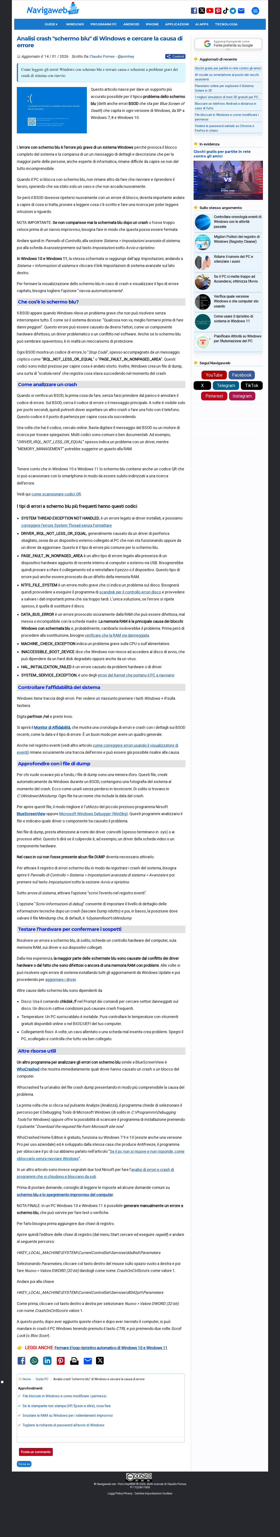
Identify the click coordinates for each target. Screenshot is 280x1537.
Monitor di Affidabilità (52, 727)
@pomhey (126, 56)
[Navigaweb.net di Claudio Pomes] (52, 17)
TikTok (251, 385)
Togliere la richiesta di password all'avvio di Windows (63, 1425)
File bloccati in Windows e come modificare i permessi (64, 1396)
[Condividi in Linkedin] (47, 1364)
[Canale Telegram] (233, 13)
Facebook (242, 375)
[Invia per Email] (88, 1365)
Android (131, 24)
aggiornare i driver (60, 979)
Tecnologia (226, 24)
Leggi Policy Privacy (120, 1493)
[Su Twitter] (202, 12)
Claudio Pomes (102, 56)
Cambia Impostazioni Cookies (153, 1493)
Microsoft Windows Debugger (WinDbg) (93, 813)
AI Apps (201, 24)
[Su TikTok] (225, 13)
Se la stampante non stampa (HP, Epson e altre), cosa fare (67, 1406)
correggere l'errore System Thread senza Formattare (66, 525)
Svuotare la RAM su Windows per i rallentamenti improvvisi (68, 1415)
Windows (75, 24)
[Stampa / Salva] (74, 1361)
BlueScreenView (31, 813)
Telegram (226, 385)
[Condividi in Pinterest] (60, 1364)
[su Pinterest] (218, 13)
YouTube (214, 375)
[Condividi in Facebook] (21, 1364)
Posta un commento (36, 1452)
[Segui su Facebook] (194, 13)
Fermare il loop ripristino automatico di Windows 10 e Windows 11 (111, 1347)
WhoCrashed (28, 1069)
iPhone (152, 24)
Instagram (242, 396)
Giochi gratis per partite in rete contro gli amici (228, 68)
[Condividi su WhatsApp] (34, 1364)
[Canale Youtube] (209, 12)
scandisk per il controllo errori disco (130, 592)
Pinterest (214, 396)
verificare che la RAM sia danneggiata (117, 635)
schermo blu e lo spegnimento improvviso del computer (65, 1194)
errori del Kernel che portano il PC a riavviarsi (136, 675)
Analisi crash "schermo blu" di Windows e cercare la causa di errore (99, 42)
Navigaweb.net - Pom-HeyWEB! (116, 1484)
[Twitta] (100, 1363)
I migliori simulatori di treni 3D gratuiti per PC (226, 97)
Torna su (24, 1464)
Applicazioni (177, 24)
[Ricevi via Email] (241, 13)
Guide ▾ (51, 24)
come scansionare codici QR (56, 494)
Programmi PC (104, 24)
